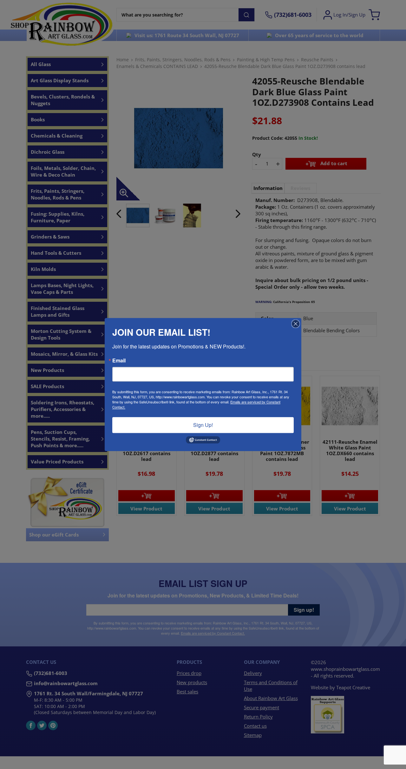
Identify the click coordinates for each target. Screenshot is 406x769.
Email (119, 360)
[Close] (295, 323)
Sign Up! (203, 424)
